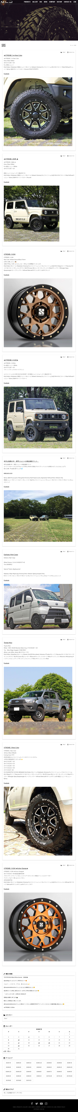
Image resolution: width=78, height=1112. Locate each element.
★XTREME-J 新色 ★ (11, 159)
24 (18, 1045)
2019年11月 (39, 1062)
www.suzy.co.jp (8, 473)
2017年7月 (28, 1080)
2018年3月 (18, 1076)
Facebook (6, 73)
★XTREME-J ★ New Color (13, 55)
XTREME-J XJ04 (9, 254)
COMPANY (38, 1107)
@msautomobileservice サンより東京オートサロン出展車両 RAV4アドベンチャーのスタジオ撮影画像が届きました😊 (34, 1004)
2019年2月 (49, 1067)
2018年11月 (8, 1071)
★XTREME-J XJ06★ (9, 1007)
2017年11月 (59, 1076)
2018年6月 (59, 1071)
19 (39, 1043)
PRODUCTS (19, 1107)
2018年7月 (49, 1071)
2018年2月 (28, 1076)
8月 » (8, 1051)
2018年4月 (8, 1076)
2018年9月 (28, 1071)
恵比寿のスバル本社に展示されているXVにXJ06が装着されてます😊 (21, 990)
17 (18, 1043)
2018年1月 (39, 1076)
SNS (30, 1107)
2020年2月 (18, 1062)
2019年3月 (39, 1067)
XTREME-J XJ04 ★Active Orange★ (16, 868)
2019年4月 (28, 1067)
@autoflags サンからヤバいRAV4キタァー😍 (15, 980)
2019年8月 (59, 1062)
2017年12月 (49, 1076)
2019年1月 (59, 1067)
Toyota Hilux (8, 643)
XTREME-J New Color (11, 747)
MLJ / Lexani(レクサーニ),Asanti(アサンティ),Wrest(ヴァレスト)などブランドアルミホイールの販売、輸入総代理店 (6, 2)
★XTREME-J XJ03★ (11, 360)
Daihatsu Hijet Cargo (11, 554)
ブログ (63, 52)
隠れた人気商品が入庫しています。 (13, 1000)
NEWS (33, 1107)
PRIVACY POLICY (61, 1107)
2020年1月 (28, 1062)
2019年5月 (18, 1067)
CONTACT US (50, 1107)
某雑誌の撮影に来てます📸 (11, 997)
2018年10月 (18, 1071)
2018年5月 (69, 1071)
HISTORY (43, 1107)
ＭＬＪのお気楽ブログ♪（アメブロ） (13, 1092)
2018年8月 (39, 1071)
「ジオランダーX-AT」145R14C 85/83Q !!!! (15, 994)
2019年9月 (49, 1062)
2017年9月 (8, 1080)
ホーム (71, 45)
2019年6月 (8, 1067)
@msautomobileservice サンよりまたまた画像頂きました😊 (19, 987)
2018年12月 (69, 1067)
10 (18, 1040)
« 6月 (4, 1051)
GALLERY (25, 1107)
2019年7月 (69, 1062)
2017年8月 (18, 1080)
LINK (55, 1107)
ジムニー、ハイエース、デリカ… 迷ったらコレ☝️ (16, 984)
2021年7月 (8, 1062)
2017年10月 (69, 1076)
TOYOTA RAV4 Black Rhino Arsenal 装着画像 (16, 977)
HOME (14, 1107)
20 (49, 1043)
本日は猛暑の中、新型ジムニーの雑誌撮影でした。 (21, 461)
